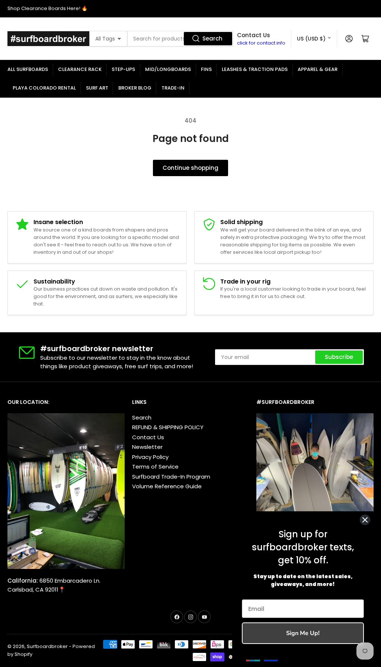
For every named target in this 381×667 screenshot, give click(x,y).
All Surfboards (27, 69)
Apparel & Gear (317, 69)
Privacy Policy (150, 457)
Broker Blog (134, 87)
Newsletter (147, 447)
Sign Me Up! (303, 633)
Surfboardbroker (47, 646)
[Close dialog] (365, 519)
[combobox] (180, 38)
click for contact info (261, 42)
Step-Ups (123, 69)
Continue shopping (190, 168)
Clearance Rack (80, 69)
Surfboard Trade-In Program (171, 476)
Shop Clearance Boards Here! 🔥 (47, 8)
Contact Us (148, 437)
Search (212, 38)
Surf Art (97, 87)
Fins (206, 69)
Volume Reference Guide (167, 486)
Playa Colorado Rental (44, 87)
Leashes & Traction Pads (255, 69)
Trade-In (173, 87)
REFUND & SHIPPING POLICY (168, 427)
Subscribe (339, 357)
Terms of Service (155, 466)
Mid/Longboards (168, 69)
